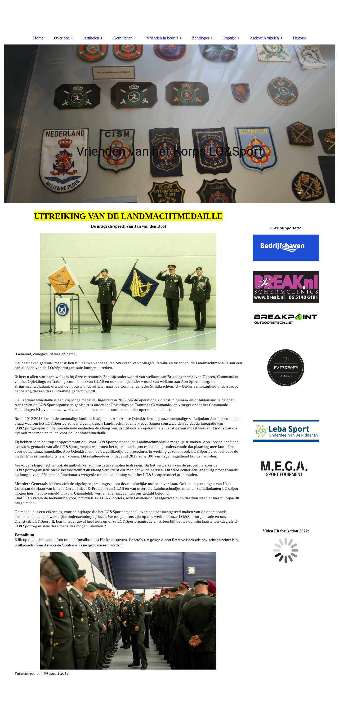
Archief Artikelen (264, 38)
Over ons (61, 38)
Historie (299, 38)
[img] (169, 16)
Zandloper (200, 38)
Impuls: (229, 38)
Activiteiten (122, 38)
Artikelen (91, 38)
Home (38, 38)
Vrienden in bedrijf (162, 38)
